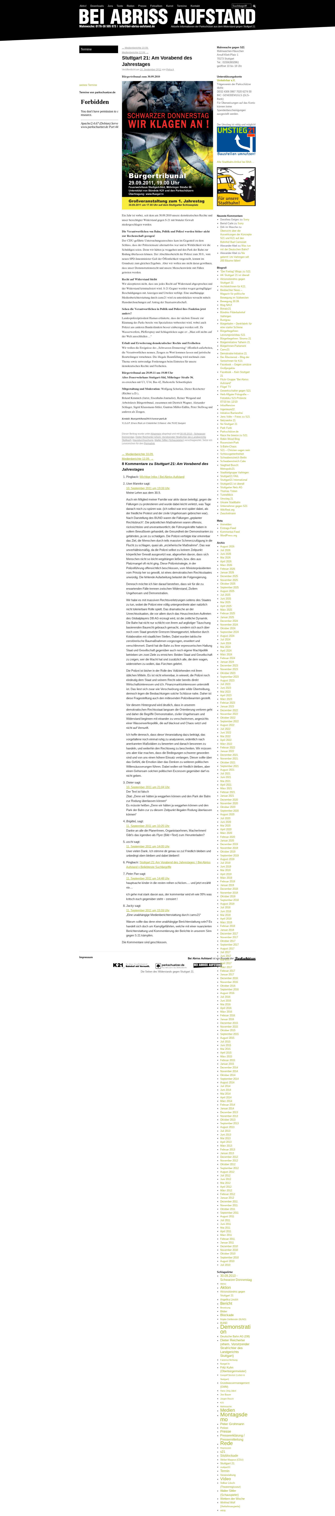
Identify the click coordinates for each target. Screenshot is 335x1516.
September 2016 (229, 989)
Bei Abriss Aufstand (93, 32)
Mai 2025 (225, 602)
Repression (225, 1448)
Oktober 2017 (227, 941)
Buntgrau (225, 319)
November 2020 (229, 803)
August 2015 (227, 1037)
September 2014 (229, 1078)
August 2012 (227, 1171)
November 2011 (229, 1205)
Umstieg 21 (226, 498)
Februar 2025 (227, 613)
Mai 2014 (225, 1093)
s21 (222, 1451)
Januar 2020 (227, 840)
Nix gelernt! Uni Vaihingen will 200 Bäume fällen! (234, 257)
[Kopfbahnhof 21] (131, 967)
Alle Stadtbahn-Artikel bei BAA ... (235, 161)
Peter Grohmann (232, 1424)
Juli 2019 (225, 862)
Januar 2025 (227, 617)
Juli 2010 (225, 1264)
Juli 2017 (225, 952)
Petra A (170, 69)
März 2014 (226, 1101)
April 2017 (225, 963)
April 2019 (225, 874)
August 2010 (227, 1261)
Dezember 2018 (229, 888)
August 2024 (227, 635)
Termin (225, 1471)
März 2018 (226, 922)
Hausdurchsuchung (143, 440)
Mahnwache (226, 1406)
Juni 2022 (225, 732)
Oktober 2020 (227, 807)
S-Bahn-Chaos (228, 446)
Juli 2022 (225, 728)
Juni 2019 (225, 866)
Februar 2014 (227, 1104)
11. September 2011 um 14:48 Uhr (147, 878)
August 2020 (227, 814)
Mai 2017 (225, 959)
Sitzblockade (229, 1455)
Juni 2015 (225, 1045)
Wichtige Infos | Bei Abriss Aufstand (162, 476)
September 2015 (229, 1034)
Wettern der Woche (232, 1498)
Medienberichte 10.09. (135, 48)
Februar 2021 (227, 792)
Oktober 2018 (227, 896)
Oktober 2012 (227, 1164)
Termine (182, 5)
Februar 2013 (227, 1149)
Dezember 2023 (229, 665)
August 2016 (227, 993)
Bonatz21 (225, 308)
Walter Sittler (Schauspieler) (169, 440)
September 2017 (229, 944)
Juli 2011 (225, 1220)
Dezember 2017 (229, 933)
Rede (226, 1443)
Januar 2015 (227, 1063)
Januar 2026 (227, 572)
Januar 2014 (227, 1108)
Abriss (223, 1284)
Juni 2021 (225, 777)
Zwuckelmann (228, 513)
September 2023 (229, 676)
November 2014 (229, 1071)
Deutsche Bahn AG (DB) (235, 1336)
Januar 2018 (227, 929)
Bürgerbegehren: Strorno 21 (235, 338)
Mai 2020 (225, 825)
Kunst (169, 5)
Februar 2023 (227, 702)
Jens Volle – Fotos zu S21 (235, 416)
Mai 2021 (225, 781)
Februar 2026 (227, 568)
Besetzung (225, 1307)
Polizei (224, 1427)
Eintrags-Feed (228, 528)
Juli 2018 (225, 907)
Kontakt (195, 5)
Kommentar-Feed (230, 531)
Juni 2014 (225, 1089)
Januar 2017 (227, 974)
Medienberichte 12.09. (135, 52)
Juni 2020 (225, 822)
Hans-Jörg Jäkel (228, 1391)
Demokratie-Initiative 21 (233, 353)
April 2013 (225, 1142)
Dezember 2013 (229, 1112)
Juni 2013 (225, 1134)
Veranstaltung (228, 1475)
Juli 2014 (225, 1086)
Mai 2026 (225, 557)
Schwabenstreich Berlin (233, 457)
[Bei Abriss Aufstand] (167, 18)
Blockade (227, 1315)
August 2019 (227, 859)
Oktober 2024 (227, 628)
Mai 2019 (225, 870)
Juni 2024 (225, 643)
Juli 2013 (225, 1130)
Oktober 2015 (227, 1030)
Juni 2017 (225, 955)
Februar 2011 (227, 1238)
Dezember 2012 (229, 1156)
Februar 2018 (227, 926)
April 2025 (225, 606)
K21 (222, 1402)
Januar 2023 (227, 706)
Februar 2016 (227, 1015)
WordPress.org (228, 535)
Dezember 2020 (229, 799)
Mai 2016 (225, 1004)
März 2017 (226, 967)
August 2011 (227, 1216)
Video (225, 1478)
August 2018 (227, 903)
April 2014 (225, 1097)
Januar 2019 (227, 885)
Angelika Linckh (229, 1299)
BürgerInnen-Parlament (233, 345)
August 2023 (227, 680)
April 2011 (225, 1231)
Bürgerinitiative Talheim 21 (235, 342)
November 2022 (229, 714)
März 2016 (226, 1011)
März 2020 (226, 833)
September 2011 (229, 1212)
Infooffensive (227, 405)
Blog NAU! (226, 305)
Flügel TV (225, 386)
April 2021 (225, 784)
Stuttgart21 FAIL (229, 476)
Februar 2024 (227, 658)
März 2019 (226, 877)
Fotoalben (156, 5)
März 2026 (226, 565)
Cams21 (225, 349)
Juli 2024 (225, 639)
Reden (130, 5)
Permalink (149, 443)
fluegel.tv (225, 1363)
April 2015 (225, 1052)
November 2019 (229, 847)
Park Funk (226, 427)
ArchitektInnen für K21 (232, 286)
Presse (142, 5)
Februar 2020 (227, 836)
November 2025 (229, 580)
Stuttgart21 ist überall (232, 483)
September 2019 (229, 855)
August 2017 (227, 948)
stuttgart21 (225, 1467)
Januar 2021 (227, 795)
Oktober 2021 (227, 762)
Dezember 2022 (229, 710)
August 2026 (227, 546)
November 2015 (229, 1026)
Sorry (246, 219)
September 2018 (229, 900)
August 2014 (227, 1082)
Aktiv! (83, 5)
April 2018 (225, 918)
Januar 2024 (227, 661)
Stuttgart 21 (227, 1463)
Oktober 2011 (227, 1209)
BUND (223, 1323)
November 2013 (229, 1116)
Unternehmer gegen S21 (233, 506)
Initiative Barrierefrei (231, 413)
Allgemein (156, 433)
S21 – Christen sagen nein (235, 450)
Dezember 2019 (229, 844)
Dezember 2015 (229, 1023)
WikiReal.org (227, 509)
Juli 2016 (225, 996)
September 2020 (229, 810)
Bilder (223, 1311)
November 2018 (229, 892)
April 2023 (225, 695)
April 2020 (225, 829)
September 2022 (229, 721)
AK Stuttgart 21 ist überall (234, 275)
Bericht (226, 1303)
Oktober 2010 (227, 1253)
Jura (110, 5)
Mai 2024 (225, 646)
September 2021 (229, 766)
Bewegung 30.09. (230, 301)
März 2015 (226, 1056)
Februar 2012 (227, 1194)
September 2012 (229, 1168)
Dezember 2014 (229, 1067)
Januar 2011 (227, 1242)
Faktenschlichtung (228, 1360)
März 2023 (226, 699)
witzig (222, 1510)
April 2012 (225, 1186)
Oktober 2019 (227, 851)
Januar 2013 (227, 1153)
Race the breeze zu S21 (233, 435)
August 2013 (227, 1127)
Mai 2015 (225, 1048)
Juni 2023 (225, 687)
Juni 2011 (225, 1224)
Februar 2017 (227, 970)
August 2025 (227, 591)
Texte (120, 5)
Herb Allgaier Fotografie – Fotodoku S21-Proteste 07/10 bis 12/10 (234, 398)
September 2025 (229, 587)
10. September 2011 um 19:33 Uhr (148, 488)
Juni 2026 (225, 553)
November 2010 (229, 1250)
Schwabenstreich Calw (233, 461)
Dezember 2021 (229, 754)
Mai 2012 (225, 1182)
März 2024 (226, 654)
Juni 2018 (225, 911)
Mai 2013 (225, 1138)
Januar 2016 (227, 1019)
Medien (227, 1410)
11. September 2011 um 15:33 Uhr (147, 910)
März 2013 (226, 1145)
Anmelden (225, 524)
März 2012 (226, 1190)
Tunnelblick (226, 494)
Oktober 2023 (227, 673)
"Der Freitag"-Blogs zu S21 (235, 271)
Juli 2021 (225, 773)
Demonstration (235, 1329)
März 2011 (226, 1235)
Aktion (225, 1287)
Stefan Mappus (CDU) (231, 1459)
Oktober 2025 (227, 583)
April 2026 (225, 561)
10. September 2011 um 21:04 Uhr (148, 787)
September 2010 (229, 1257)
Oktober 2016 (227, 985)
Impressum (86, 957)
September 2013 (229, 1123)
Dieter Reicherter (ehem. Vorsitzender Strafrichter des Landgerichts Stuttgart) (235, 1348)
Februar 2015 (227, 1060)
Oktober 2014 (227, 1075)
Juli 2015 (225, 1041)
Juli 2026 (225, 550)
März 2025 (226, 609)
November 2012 (229, 1160)
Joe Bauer (225, 1394)
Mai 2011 (225, 1227)
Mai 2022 (225, 736)
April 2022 (225, 740)
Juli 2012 (225, 1175)
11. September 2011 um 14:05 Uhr (147, 846)
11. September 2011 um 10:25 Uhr (147, 825)
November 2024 (229, 624)
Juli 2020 (225, 818)
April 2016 (225, 1008)
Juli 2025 (225, 594)
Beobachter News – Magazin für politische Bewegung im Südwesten (234, 294)
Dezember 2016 (229, 978)
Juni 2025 (225, 598)
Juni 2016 (225, 1000)
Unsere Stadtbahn (230, 502)
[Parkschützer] (171, 967)
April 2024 (225, 650)
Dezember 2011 (229, 1201)
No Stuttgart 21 (228, 424)
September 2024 (229, 632)
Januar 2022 (227, 751)
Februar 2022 (227, 747)
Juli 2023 (225, 684)
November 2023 (229, 669)
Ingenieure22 (227, 409)
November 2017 (229, 937)
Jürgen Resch (227, 1399)
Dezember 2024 (229, 621)
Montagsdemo (234, 1416)
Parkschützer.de (229, 431)
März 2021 (226, 788)
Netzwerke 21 (228, 420)
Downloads (97, 5)
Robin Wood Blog (230, 438)
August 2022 (227, 725)
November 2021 (229, 758)
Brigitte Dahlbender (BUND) (233, 1319)
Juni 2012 (225, 1179)
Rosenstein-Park (229, 442)
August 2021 (227, 769)
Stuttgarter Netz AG (231, 487)
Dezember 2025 (229, 576)
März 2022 (226, 743)
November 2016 (229, 982)
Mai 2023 (225, 691)
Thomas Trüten (228, 491)
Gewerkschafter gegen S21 (235, 390)
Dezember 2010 (229, 1246)
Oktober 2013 (227, 1119)
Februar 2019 (227, 881)
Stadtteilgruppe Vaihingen (234, 472)
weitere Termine (88, 85)
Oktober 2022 (227, 717)
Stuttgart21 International (233, 479)
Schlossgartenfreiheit (232, 453)
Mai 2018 (225, 915)
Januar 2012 (227, 1197)
